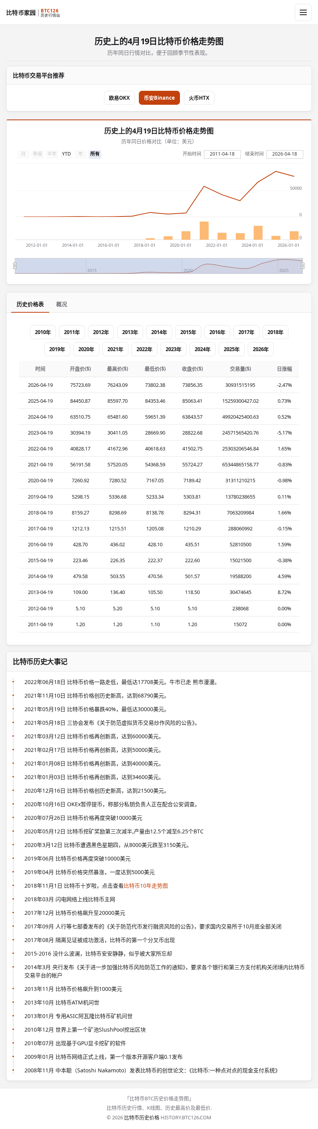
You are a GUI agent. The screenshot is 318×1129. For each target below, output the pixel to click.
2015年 (188, 332)
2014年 (159, 332)
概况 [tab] (61, 304)
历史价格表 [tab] (30, 304)
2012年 (101, 332)
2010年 (43, 332)
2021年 (115, 349)
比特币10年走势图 (146, 885)
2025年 (232, 349)
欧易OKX (119, 97)
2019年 (57, 349)
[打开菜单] (303, 12)
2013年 (130, 332)
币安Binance (159, 97)
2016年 (217, 332)
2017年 (246, 332)
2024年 (203, 349)
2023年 (173, 349)
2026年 (261, 349)
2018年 (275, 332)
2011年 (72, 332)
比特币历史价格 (141, 1117)
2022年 (144, 349)
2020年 (86, 349)
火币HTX (199, 97)
